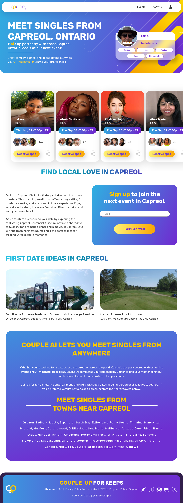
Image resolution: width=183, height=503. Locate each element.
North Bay (83, 422)
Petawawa (89, 435)
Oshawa (132, 447)
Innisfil (57, 435)
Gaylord (80, 447)
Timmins (136, 422)
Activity (157, 7)
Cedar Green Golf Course (121, 314)
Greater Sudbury (35, 422)
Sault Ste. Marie (91, 428)
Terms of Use (90, 489)
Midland (26, 428)
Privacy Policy (73, 489)
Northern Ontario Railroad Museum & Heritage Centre (50, 314)
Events (141, 7)
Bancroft (149, 435)
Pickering (153, 441)
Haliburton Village (119, 428)
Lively (53, 422)
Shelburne (133, 435)
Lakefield (68, 441)
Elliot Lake (100, 422)
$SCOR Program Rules (113, 489)
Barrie (157, 428)
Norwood (66, 447)
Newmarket (31, 441)
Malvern (110, 447)
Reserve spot (26, 154)
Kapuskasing (50, 441)
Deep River (143, 428)
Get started (135, 229)
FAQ (59, 489)
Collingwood (57, 428)
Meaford (39, 428)
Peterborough (102, 441)
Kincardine (72, 435)
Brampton (95, 447)
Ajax (121, 447)
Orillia (73, 428)
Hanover (44, 435)
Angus (31, 435)
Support (134, 489)
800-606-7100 (81, 495)
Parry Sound (119, 422)
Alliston (118, 435)
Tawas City (137, 441)
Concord (51, 447)
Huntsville (152, 422)
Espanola (66, 422)
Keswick (104, 435)
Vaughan (120, 441)
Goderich (83, 441)
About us (49, 489)
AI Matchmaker (24, 62)
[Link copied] (48, 154)
